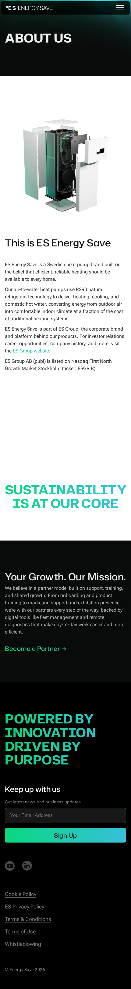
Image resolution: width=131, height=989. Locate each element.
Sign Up (65, 835)
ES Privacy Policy (24, 906)
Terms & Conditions (28, 919)
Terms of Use (20, 931)
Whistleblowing (23, 944)
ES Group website (31, 351)
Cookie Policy (20, 894)
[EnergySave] (29, 8)
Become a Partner (32, 648)
